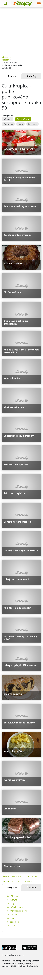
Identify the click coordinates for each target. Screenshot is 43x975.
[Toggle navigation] (38, 3)
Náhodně (8, 119)
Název (20, 124)
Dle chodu (11, 925)
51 (13, 881)
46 (28, 876)
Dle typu (10, 918)
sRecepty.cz (7, 57)
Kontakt (35, 961)
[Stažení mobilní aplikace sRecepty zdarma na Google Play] (9, 947)
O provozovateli (9, 963)
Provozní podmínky (21, 961)
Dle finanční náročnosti (17, 911)
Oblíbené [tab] (31, 887)
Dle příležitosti (13, 896)
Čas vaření (32, 124)
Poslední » (28, 881)
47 (32, 876)
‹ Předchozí (16, 876)
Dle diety (10, 903)
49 (4, 881)
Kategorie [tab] (12, 887)
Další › (18, 881)
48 (36, 876)
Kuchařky (31, 76)
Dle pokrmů (12, 914)
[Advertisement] (21, 29)
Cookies (21, 966)
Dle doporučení (13, 922)
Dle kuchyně (12, 900)
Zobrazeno (8, 124)
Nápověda (33, 966)
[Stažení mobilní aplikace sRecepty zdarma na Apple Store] (29, 947)
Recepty (5, 60)
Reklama (6, 961)
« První (6, 876)
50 (8, 881)
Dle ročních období (15, 907)
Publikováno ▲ (23, 119)
